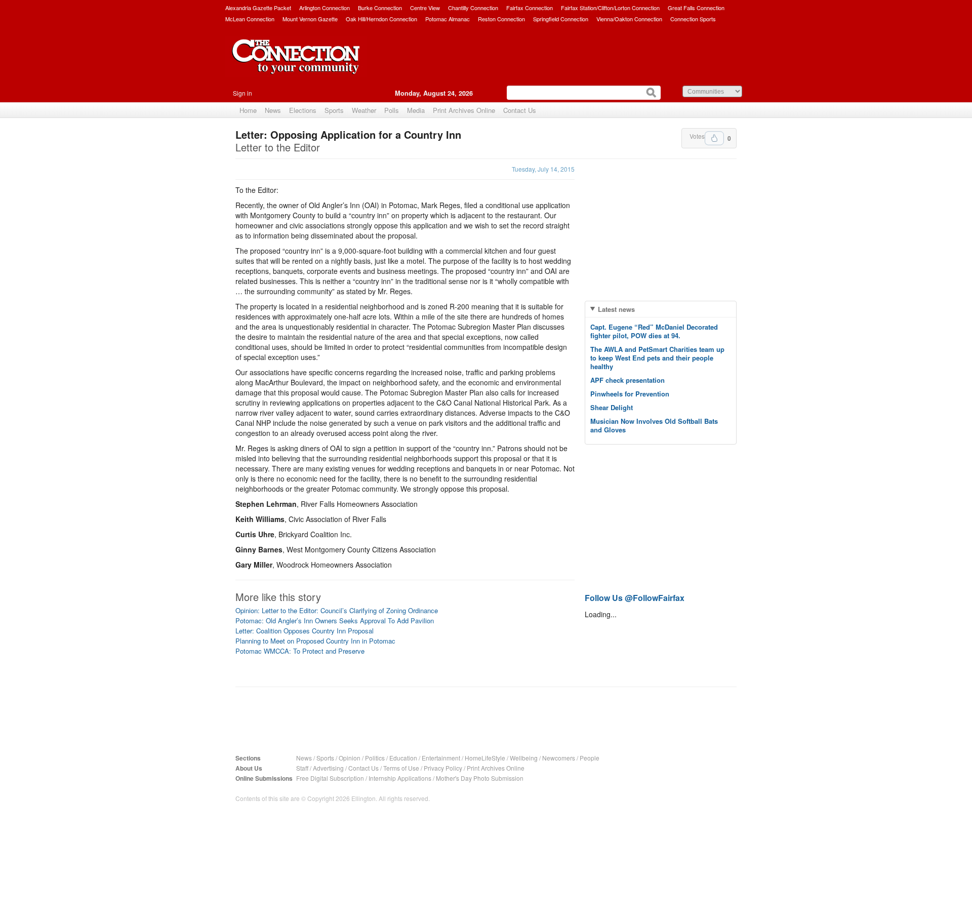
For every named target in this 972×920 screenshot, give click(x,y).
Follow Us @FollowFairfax (634, 598)
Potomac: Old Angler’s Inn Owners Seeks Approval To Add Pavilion (334, 620)
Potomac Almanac (447, 19)
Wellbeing (524, 757)
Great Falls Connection (696, 8)
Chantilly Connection (473, 8)
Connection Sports (693, 19)
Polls (391, 110)
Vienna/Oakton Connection (629, 19)
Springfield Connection (560, 19)
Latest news (616, 309)
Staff (302, 768)
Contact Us (519, 110)
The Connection (296, 64)
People (589, 757)
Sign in (242, 93)
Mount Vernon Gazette (310, 19)
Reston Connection (501, 19)
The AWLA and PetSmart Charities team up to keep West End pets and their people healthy (657, 357)
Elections (302, 110)
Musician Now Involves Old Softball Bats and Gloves (654, 425)
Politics (375, 757)
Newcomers (558, 757)
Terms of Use (401, 768)
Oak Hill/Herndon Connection (381, 19)
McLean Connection (249, 19)
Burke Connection (380, 8)
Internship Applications (400, 778)
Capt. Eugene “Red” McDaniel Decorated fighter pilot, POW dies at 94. (654, 331)
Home (248, 110)
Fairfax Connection (529, 8)
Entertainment (441, 757)
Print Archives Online (464, 110)
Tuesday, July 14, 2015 (543, 169)
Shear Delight (611, 407)
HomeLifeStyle (485, 757)
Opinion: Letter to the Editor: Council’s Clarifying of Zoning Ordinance (336, 610)
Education (403, 757)
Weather (364, 110)
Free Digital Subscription (330, 778)
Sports (334, 110)
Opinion (349, 757)
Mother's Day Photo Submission (479, 778)
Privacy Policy (443, 768)
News (273, 110)
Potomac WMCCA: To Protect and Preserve (299, 651)
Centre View (425, 8)
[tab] (660, 309)
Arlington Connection (324, 8)
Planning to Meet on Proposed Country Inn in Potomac (315, 641)
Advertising (328, 768)
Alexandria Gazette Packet (258, 8)
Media (416, 110)
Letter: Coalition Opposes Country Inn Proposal (304, 630)
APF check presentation (627, 380)
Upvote (714, 138)
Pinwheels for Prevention (629, 393)
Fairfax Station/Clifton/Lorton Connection (610, 8)
